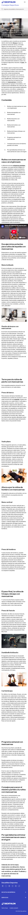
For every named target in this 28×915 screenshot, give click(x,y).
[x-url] (6, 886)
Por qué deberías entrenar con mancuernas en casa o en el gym (17, 150)
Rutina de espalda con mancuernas (13, 113)
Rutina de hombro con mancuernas (13, 125)
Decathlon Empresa (8, 892)
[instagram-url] (12, 886)
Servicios (4, 897)
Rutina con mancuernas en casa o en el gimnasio (16, 107)
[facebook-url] (2, 886)
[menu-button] (25, 2)
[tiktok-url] (19, 886)
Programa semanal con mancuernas (14, 138)
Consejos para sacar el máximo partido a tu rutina (16, 144)
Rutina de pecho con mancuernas (13, 119)
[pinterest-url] (16, 886)
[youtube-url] (9, 886)
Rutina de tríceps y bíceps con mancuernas (16, 132)
